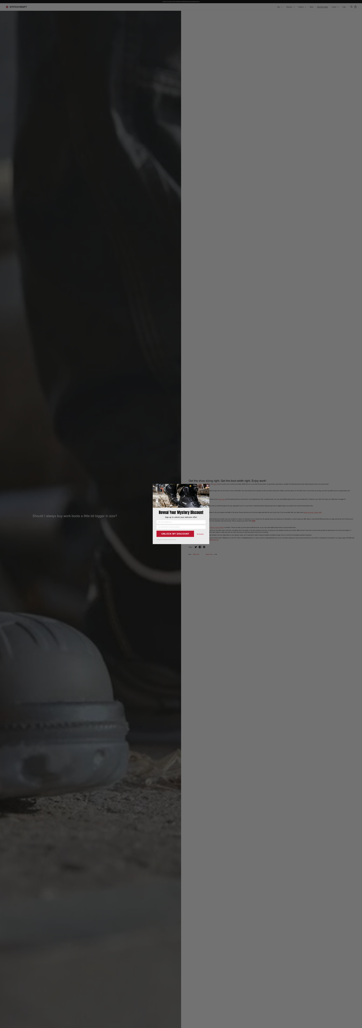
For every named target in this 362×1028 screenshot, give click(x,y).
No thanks (200, 534)
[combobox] (180, 527)
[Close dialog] (208, 486)
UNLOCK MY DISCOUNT (175, 533)
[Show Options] (204, 527)
